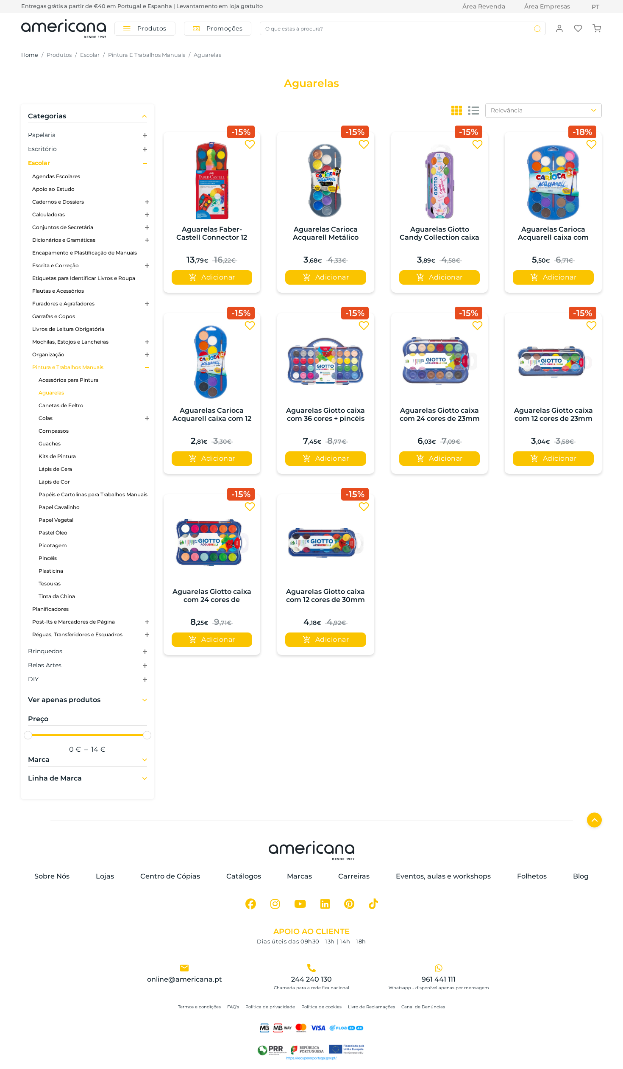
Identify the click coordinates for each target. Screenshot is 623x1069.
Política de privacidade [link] (270, 1007)
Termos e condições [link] (199, 1007)
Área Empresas (547, 6)
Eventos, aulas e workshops (443, 876)
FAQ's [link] (233, 1007)
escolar (90, 55)
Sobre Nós (52, 876)
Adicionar (218, 277)
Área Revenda (483, 6)
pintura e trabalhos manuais (146, 55)
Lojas (105, 876)
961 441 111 (439, 979)
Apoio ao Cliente (311, 931)
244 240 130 (311, 979)
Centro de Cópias (170, 876)
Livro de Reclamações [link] (371, 1007)
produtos (59, 55)
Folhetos (532, 876)
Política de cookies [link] (321, 1007)
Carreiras (354, 876)
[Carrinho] (597, 28)
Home (29, 55)
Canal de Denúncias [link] (423, 1007)
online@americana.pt (184, 979)
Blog (581, 876)
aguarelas (207, 55)
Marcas (299, 876)
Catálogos (243, 876)
